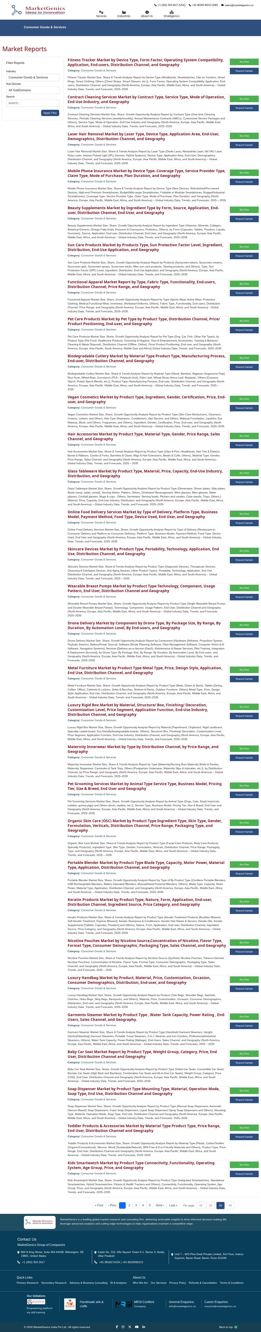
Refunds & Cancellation (203, 1282)
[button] (147, 14)
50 (230, 1205)
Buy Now (244, 62)
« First (99, 1205)
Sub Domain (13, 83)
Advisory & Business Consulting (89, 1282)
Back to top (226, 1327)
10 (200, 1205)
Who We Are (140, 1282)
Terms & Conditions (231, 1282)
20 (210, 1205)
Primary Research (27, 1282)
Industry (11, 71)
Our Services (158, 1282)
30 (220, 1205)
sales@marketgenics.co (239, 5)
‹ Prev (112, 1205)
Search (10, 96)
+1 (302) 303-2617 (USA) (171, 5)
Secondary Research (54, 1282)
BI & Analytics (118, 1282)
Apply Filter (50, 112)
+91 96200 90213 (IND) (205, 5)
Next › (160, 1205)
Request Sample (244, 71)
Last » (173, 1205)
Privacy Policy (177, 1282)
